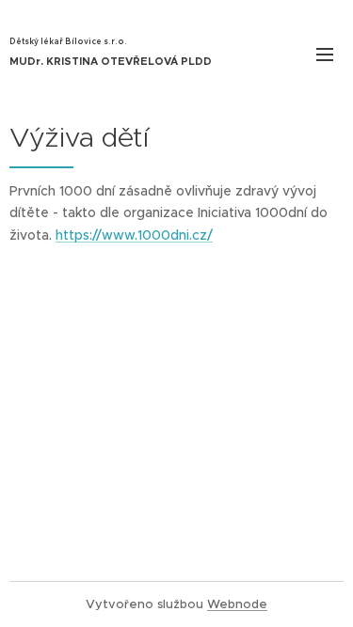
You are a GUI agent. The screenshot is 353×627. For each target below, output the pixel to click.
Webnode (237, 604)
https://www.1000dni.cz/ (134, 235)
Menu (325, 53)
